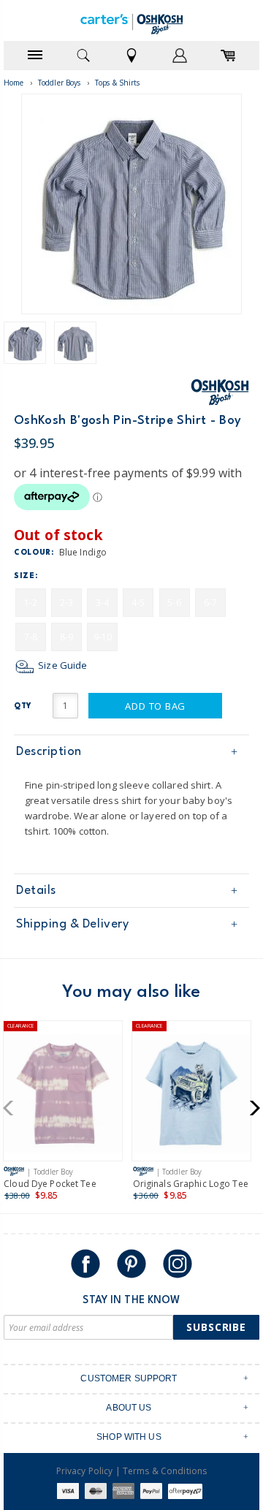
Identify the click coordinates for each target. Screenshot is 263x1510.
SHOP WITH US (128, 1437)
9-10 (103, 637)
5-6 (173, 602)
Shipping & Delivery (72, 924)
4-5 (138, 602)
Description (49, 751)
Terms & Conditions (165, 1471)
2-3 (66, 602)
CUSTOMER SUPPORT (128, 1378)
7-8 (30, 637)
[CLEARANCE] (63, 1095)
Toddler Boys (59, 82)
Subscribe (216, 1327)
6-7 (210, 602)
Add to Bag (155, 706)
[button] (13, 1108)
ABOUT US (128, 1408)
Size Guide (61, 665)
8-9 (66, 637)
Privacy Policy (84, 1471)
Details (36, 890)
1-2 (30, 602)
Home (14, 82)
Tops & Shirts (117, 82)
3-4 (102, 602)
